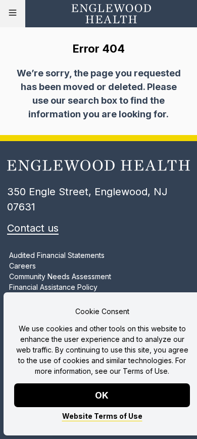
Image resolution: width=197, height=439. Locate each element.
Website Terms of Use (102, 416)
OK (102, 395)
